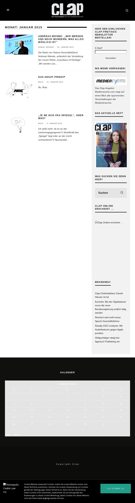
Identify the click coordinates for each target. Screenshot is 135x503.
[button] (115, 488)
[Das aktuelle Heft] (111, 166)
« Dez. (8, 434)
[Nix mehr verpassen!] (111, 84)
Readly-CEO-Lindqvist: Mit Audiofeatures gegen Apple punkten (109, 329)
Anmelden (111, 58)
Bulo (40, 82)
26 (14, 424)
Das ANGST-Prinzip (51, 77)
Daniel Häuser (46, 47)
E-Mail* (98, 48)
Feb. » (17, 434)
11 (121, 403)
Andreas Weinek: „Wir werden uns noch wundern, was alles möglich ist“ (61, 39)
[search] (122, 193)
